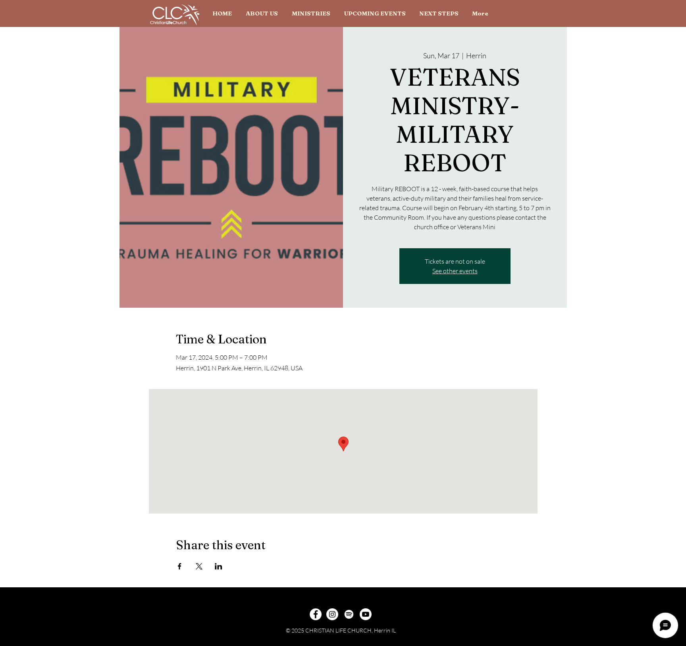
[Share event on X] (199, 566)
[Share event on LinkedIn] (218, 566)
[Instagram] (332, 614)
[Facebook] (316, 614)
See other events (455, 271)
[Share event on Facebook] (179, 566)
